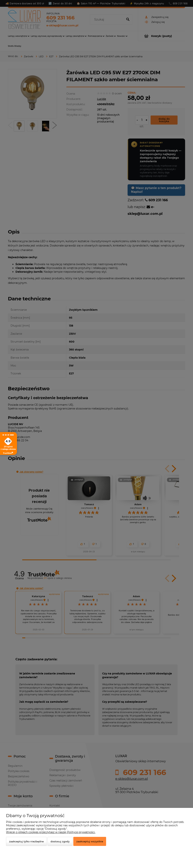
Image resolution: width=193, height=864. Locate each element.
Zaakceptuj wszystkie (89, 841)
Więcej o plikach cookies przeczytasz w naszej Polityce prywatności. (50, 832)
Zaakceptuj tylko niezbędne (26, 841)
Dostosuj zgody (60, 841)
